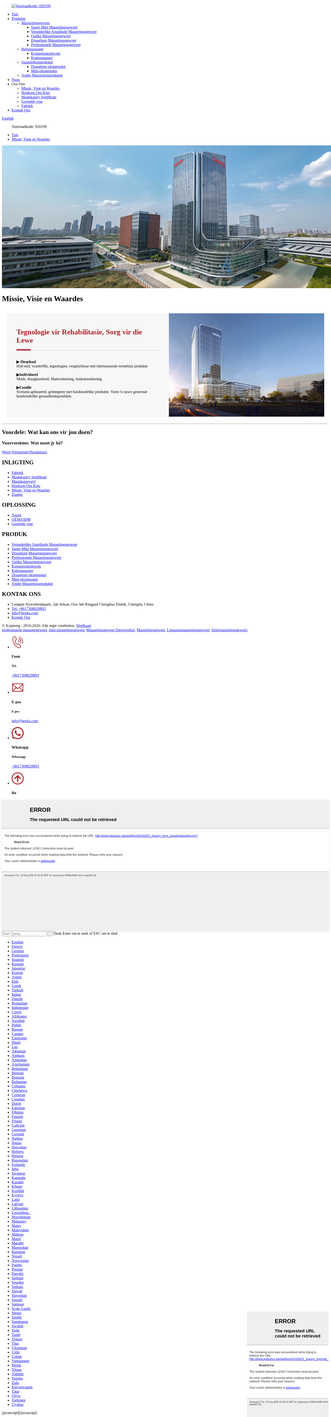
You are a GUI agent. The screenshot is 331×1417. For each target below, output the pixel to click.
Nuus (16, 80)
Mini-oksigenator (44, 71)
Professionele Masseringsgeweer (56, 45)
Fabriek (27, 106)
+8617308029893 (25, 675)
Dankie (17, 494)
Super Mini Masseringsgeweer (54, 27)
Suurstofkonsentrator (37, 62)
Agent (16, 515)
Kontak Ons (21, 110)
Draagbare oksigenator (48, 66)
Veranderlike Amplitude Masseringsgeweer (64, 32)
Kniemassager (42, 58)
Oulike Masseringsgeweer (51, 36)
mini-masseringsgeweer (66, 630)
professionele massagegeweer (24, 630)
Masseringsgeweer (35, 23)
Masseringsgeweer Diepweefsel (110, 630)
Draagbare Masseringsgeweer (53, 40)
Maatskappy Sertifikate (38, 97)
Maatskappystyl (24, 481)
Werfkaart (83, 626)
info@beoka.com (25, 613)
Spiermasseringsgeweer (229, 630)
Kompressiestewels (45, 53)
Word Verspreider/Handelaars (24, 452)
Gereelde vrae (32, 101)
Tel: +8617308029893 (29, 609)
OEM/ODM (21, 519)
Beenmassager (32, 49)
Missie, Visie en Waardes (40, 88)
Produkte (18, 18)
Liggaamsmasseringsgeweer (188, 630)
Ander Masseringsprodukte (42, 75)
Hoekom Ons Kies (35, 93)
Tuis (15, 14)
